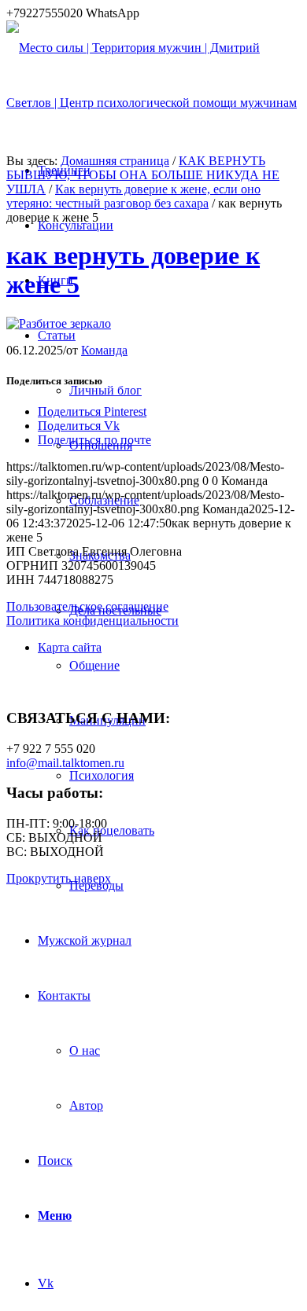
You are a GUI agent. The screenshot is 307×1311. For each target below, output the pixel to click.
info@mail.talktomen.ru (65, 762)
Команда (104, 350)
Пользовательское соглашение (87, 606)
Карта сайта (70, 647)
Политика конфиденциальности (92, 620)
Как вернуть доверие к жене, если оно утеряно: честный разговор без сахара (133, 196)
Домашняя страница (115, 160)
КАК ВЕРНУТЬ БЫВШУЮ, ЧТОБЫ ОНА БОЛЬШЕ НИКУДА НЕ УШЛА (142, 175)
